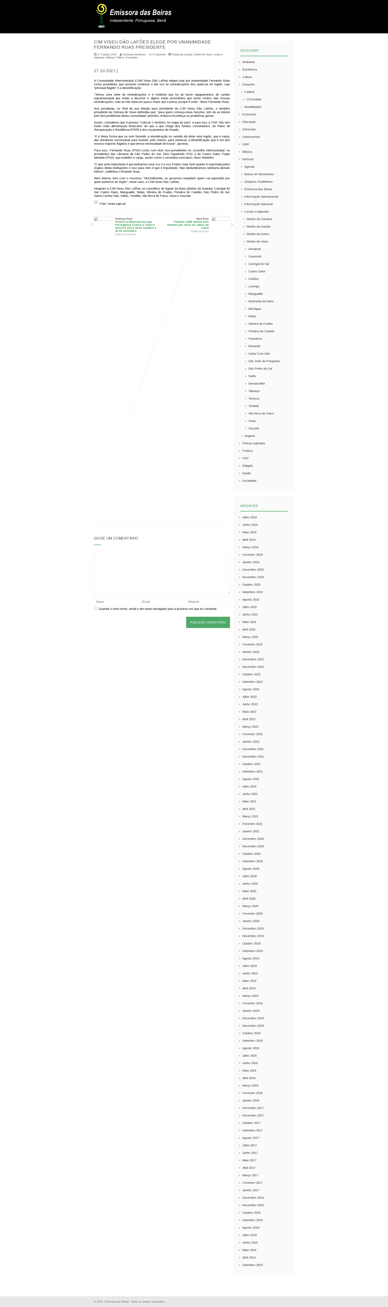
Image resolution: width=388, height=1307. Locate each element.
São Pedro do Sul (260, 368)
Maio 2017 (249, 1160)
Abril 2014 (248, 1257)
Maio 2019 (249, 980)
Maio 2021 (249, 801)
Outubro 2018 (251, 1033)
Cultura (247, 77)
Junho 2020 (250, 883)
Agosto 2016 (250, 1227)
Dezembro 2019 (253, 928)
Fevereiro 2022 (252, 734)
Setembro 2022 (252, 681)
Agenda (249, 166)
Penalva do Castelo (261, 331)
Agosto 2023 (250, 599)
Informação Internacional (261, 196)
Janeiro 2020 (250, 921)
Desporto (248, 84)
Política (120, 57)
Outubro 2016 (251, 1212)
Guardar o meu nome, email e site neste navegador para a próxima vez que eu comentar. (158, 608)
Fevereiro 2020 (252, 913)
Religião (247, 465)
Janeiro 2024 (250, 562)
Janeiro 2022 (250, 741)
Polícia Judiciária (253, 443)
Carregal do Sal (258, 264)
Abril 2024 (248, 539)
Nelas (252, 316)
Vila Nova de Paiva (261, 413)
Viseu (252, 421)
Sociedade (131, 57)
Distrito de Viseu (203, 54)
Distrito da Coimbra (125, 234)
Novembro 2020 (253, 846)
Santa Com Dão (259, 353)
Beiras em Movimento (259, 174)
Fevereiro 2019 (252, 1003)
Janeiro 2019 (250, 1010)
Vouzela (253, 428)
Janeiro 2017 (250, 1190)
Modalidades (252, 107)
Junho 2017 (250, 1152)
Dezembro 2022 (253, 659)
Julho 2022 (249, 696)
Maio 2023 (249, 622)
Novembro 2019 (253, 936)
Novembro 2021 (253, 756)
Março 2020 (250, 906)
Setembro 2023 (252, 592)
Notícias (110, 57)
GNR (245, 144)
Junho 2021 (250, 794)
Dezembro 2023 (253, 569)
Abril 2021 (248, 809)
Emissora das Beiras (258, 189)
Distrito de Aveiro (257, 234)
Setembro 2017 (252, 1130)
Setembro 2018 (252, 1040)
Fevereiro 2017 (252, 1182)
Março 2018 (250, 1085)
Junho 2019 (250, 973)
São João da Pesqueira (264, 361)
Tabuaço (254, 391)
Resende (254, 346)
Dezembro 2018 (253, 1018)
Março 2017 (250, 1175)
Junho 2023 (250, 614)
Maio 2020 (249, 891)
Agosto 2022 (250, 689)
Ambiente (248, 62)
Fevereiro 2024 (252, 554)
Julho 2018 (249, 1055)
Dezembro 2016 (253, 1197)
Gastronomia (251, 136)
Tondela (253, 406)
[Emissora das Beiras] (134, 27)
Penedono (255, 338)
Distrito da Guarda (182, 54)
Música (247, 151)
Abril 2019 (248, 988)
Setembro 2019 (252, 951)
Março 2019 (250, 995)
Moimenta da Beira (261, 301)
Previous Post (135, 224)
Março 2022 (250, 726)
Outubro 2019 (251, 943)
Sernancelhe (256, 383)
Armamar (254, 249)
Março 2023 (250, 637)
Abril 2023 (248, 629)
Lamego (253, 286)
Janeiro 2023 (250, 652)
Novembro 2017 (253, 1115)
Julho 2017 (249, 1145)
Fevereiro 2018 (252, 1093)
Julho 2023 (249, 607)
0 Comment (159, 54)
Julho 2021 (249, 786)
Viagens (249, 435)
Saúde (246, 473)
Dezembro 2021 (253, 749)
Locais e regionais (256, 211)
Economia (249, 114)
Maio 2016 (249, 1250)
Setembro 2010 (252, 1265)
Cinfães (253, 278)
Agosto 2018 (250, 1048)
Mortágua (254, 308)
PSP (245, 458)
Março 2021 (250, 816)
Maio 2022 (249, 711)
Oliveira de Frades (260, 323)
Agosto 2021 (250, 779)
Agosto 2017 (250, 1137)
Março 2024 (250, 547)
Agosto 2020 (250, 868)
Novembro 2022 (253, 666)
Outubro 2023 (251, 584)
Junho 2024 (250, 524)
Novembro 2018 (253, 1025)
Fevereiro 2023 (252, 644)
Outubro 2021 (251, 764)
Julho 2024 (249, 517)
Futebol (249, 92)
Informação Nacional (258, 204)
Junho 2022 (250, 704)
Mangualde (255, 293)
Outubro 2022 (251, 674)
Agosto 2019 (250, 958)
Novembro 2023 (253, 577)
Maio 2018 (249, 1070)
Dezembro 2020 (253, 838)
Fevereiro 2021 (252, 823)
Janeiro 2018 (250, 1100)
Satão (252, 376)
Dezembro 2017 (253, 1108)
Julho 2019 (249, 966)
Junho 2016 (250, 1242)
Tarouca (253, 398)
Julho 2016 (249, 1235)
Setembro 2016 (252, 1220)
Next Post (188, 223)
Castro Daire (256, 271)
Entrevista (249, 129)
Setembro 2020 (252, 861)
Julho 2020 (249, 876)
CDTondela (253, 99)
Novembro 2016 (253, 1205)
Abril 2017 (248, 1167)
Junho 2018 (250, 1063)
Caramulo (254, 256)
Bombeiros (249, 69)
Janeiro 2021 (250, 831)
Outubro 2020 (251, 853)
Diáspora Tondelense (258, 181)
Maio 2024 (249, 532)
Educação (249, 121)
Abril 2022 (248, 719)
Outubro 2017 (251, 1123)
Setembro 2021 (252, 771)
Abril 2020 (248, 898)
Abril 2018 (248, 1078)
